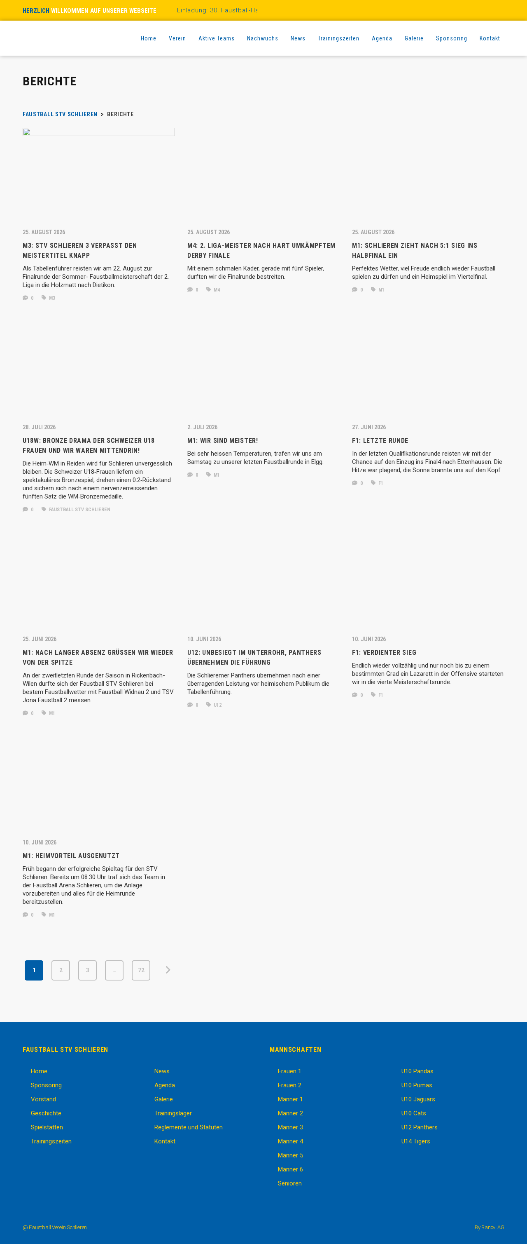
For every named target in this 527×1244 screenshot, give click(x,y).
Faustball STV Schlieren (79, 510)
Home (39, 1071)
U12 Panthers (419, 1127)
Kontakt (164, 1141)
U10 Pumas (416, 1085)
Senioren (290, 1183)
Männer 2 (290, 1113)
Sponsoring (46, 1085)
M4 (216, 290)
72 (141, 970)
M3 (51, 298)
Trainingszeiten (51, 1141)
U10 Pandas (417, 1071)
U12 (217, 705)
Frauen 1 (289, 1071)
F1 (380, 483)
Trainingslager (173, 1113)
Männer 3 (290, 1127)
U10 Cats (413, 1113)
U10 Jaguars (418, 1099)
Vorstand (43, 1099)
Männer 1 (290, 1099)
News (162, 1071)
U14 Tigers (415, 1141)
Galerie (163, 1099)
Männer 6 (290, 1169)
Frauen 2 (289, 1085)
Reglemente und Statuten (188, 1127)
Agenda (164, 1085)
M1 (381, 290)
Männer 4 (290, 1141)
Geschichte (46, 1113)
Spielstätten (47, 1127)
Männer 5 (290, 1155)
